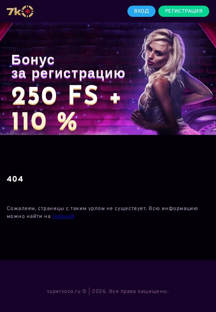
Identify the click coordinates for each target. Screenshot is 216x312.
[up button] (203, 293)
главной (63, 216)
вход (141, 11)
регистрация (183, 11)
